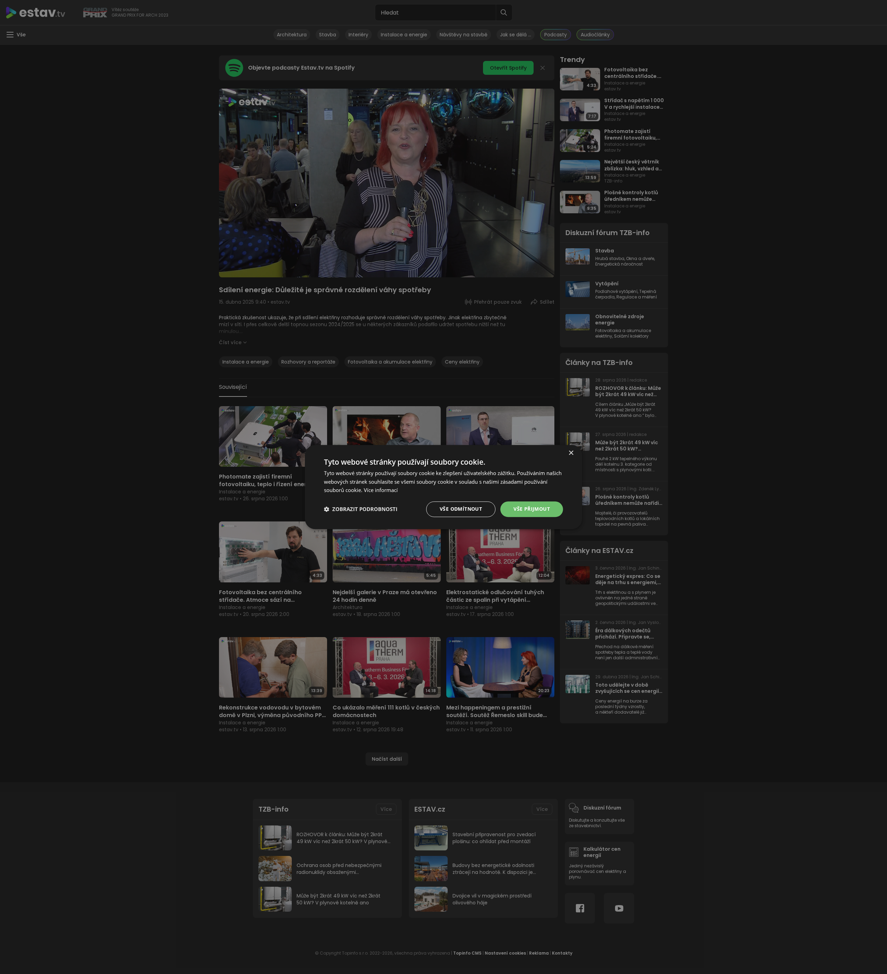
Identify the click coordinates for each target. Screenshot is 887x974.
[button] (360, 509)
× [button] (570, 453)
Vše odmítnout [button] (461, 509)
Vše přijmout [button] (531, 509)
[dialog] (443, 487)
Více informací (381, 490)
